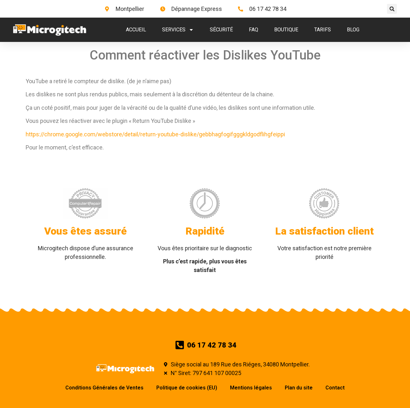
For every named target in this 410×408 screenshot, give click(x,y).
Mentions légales (251, 388)
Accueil (136, 30)
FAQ (253, 30)
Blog (353, 30)
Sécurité (221, 30)
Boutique (286, 30)
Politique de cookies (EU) (186, 388)
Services (173, 30)
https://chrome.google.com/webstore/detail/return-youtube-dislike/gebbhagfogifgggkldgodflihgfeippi (155, 134)
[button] (392, 9)
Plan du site (299, 388)
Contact (335, 388)
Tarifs (322, 30)
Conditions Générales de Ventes (104, 388)
